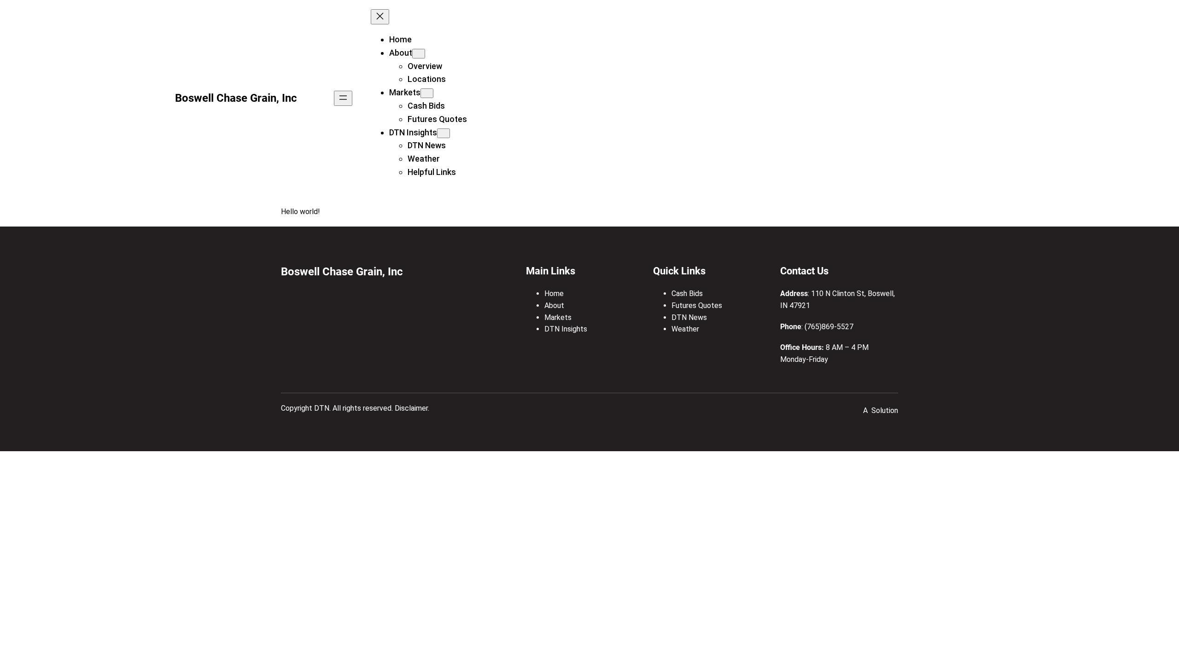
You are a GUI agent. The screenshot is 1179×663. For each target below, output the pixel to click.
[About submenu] (418, 53)
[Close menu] (380, 16)
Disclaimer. (412, 408)
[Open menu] (343, 98)
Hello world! (300, 211)
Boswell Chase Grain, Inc (236, 98)
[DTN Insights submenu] (443, 133)
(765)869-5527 (829, 326)
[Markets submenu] (426, 93)
